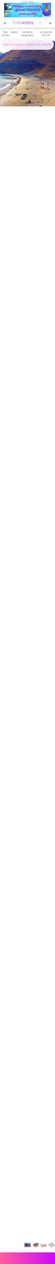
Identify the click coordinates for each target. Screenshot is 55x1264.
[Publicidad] (27, 10)
